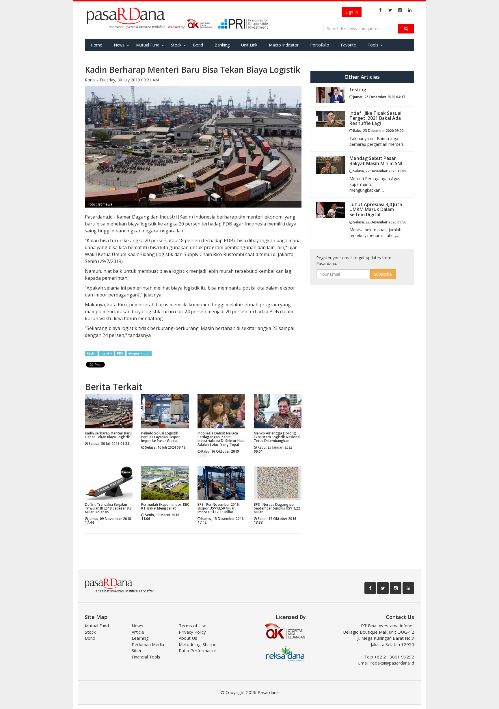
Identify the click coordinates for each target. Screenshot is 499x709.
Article (138, 632)
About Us (188, 638)
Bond (198, 45)
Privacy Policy (192, 632)
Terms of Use (192, 625)
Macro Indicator (284, 45)
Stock (176, 45)
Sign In (351, 12)
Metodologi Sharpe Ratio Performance (198, 647)
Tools (373, 45)
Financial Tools (146, 657)
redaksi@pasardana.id (392, 663)
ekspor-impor (139, 353)
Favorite (348, 45)
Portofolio (319, 45)
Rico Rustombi (228, 254)
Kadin (133, 254)
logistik (106, 353)
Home (96, 45)
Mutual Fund (147, 45)
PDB (120, 353)
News (119, 45)
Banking (222, 45)
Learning (140, 638)
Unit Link (249, 45)
